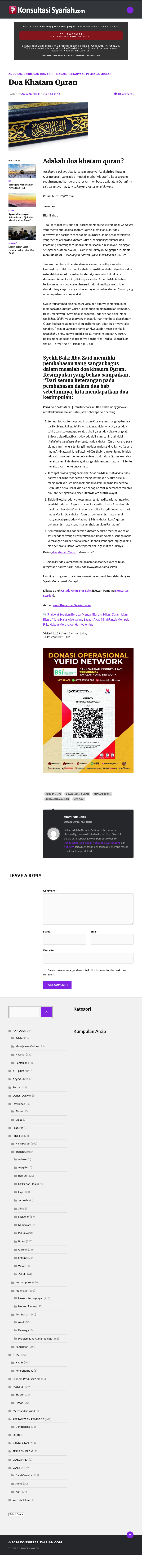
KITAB (16, 1354)
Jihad (21, 1208)
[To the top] (130, 1534)
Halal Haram (22, 1143)
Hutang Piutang (27, 1306)
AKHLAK (18, 1030)
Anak (21, 1322)
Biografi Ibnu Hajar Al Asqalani (62, 619)
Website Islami (21, 1499)
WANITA (18, 1467)
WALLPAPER (20, 1459)
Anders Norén (30, 1548)
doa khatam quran (77, 794)
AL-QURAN (15, 73)
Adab (18, 1038)
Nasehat (20, 1054)
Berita (16, 1087)
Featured (18, 1127)
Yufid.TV (69, 846)
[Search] (46, 1012)
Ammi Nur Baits (30, 93)
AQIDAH (18, 1079)
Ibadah (61, 73)
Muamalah (21, 1290)
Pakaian (23, 1233)
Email (95, 931)
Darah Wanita (23, 1475)
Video (19, 1119)
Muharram (24, 1224)
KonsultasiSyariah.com (106, 842)
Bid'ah (19, 1394)
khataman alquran (57, 799)
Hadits (19, 1362)
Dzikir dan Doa (35, 73)
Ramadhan (21, 1346)
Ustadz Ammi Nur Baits (76, 590)
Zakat (21, 1274)
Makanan (23, 1216)
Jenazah (23, 1200)
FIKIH (51, 73)
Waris (21, 1265)
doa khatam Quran (64, 552)
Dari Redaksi (22, 1426)
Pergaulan (21, 1062)
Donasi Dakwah (22, 1095)
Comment (50, 890)
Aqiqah (22, 1167)
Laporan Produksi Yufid (27, 1378)
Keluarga (23, 1330)
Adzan (22, 1159)
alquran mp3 (53, 794)
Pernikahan (22, 1314)
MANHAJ (18, 1387)
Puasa (21, 1241)
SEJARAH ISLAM (23, 1451)
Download (19, 1103)
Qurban (23, 1249)
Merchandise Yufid (24, 1410)
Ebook (19, 1111)
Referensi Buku (24, 1370)
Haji (20, 1192)
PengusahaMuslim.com (78, 842)
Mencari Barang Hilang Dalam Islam (105, 614)
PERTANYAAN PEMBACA (83, 73)
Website (48, 950)
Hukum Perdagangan (30, 1298)
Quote (16, 1434)
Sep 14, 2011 (52, 93)
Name (47, 931)
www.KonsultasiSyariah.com (72, 605)
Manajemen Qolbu (26, 1046)
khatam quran (102, 794)
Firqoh (19, 1402)
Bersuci (22, 1175)
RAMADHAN (21, 1443)
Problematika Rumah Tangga (35, 1338)
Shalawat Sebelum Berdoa (64, 614)
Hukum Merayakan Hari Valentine (71, 624)
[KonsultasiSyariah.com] (71, 10)
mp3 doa (79, 799)
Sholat (106, 73)
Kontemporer (23, 1282)
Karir (18, 1491)
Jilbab (19, 1483)
